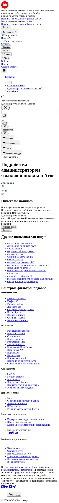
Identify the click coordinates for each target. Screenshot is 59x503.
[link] (6, 54)
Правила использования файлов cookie (21, 24)
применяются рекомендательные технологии (26, 468)
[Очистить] (5, 107)
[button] (4, 61)
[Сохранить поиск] (4, 115)
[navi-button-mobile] (4, 70)
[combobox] (15, 100)
